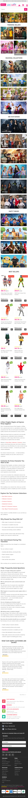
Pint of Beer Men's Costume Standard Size (20, 409)
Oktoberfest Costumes (7, 503)
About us (4, 760)
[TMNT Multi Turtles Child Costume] (21, 281)
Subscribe (5, 749)
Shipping (4, 778)
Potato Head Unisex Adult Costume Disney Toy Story (6, 293)
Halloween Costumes (7, 498)
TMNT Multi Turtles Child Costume (20, 293)
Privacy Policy (5, 763)
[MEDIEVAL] (14, 150)
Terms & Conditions (6, 765)
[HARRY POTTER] (20, 41)
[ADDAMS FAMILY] (14, 135)
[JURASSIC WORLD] (14, 75)
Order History (5, 771)
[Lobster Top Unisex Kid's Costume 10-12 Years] (21, 367)
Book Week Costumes (7, 496)
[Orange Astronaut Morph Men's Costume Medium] (7, 310)
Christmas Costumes (7, 501)
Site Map (17, 774)
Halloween (14, 442)
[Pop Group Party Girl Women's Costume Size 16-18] (7, 396)
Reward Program (6, 761)
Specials (16, 760)
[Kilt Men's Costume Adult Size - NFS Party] (7, 339)
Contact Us (17, 771)
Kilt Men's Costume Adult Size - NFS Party (6, 351)
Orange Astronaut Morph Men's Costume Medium (6, 322)
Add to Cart (4, 329)
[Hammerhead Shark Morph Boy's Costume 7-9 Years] (21, 310)
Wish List (4, 773)
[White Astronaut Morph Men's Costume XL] (7, 367)
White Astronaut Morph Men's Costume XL (6, 380)
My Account (4, 769)
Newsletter (4, 774)
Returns (16, 773)
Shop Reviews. (21, 786)
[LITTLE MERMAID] (14, 180)
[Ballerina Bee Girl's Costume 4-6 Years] (21, 339)
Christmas (19, 442)
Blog (16, 765)
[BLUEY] (14, 242)
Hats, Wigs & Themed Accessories (10, 508)
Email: (10, 729)
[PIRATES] (14, 165)
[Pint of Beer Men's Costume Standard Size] (21, 396)
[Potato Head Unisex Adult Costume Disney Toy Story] (7, 281)
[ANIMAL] (7, 41)
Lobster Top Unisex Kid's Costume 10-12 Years (20, 380)
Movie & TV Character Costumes (9, 506)
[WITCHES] (14, 195)
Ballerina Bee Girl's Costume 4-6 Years (19, 351)
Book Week (8, 442)
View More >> (23, 694)
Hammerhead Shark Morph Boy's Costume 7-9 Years (20, 322)
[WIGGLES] (14, 228)
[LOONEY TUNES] (14, 102)
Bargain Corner (18, 763)
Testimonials (17, 769)
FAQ (3, 782)
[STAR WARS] (14, 256)
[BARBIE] (7, 55)
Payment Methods (6, 780)
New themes (17, 761)
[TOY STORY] (14, 88)
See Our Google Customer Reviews (9, 788)
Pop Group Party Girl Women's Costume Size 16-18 (6, 410)
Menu (3, 4)
